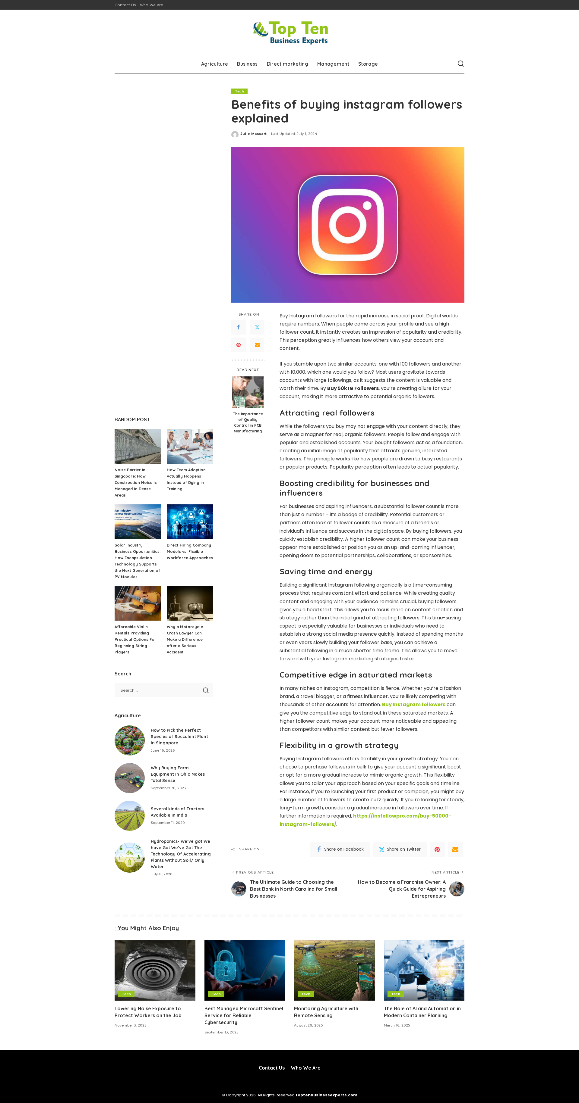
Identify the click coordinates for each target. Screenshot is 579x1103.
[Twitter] (257, 327)
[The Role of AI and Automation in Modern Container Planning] (424, 970)
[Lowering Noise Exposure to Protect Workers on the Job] (155, 970)
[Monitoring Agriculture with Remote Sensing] (334, 970)
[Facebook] (238, 327)
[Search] (460, 64)
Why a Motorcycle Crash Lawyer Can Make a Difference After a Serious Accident (185, 639)
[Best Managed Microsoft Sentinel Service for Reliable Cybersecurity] (244, 970)
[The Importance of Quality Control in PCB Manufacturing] (248, 392)
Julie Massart (254, 134)
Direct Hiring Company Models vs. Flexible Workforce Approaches (190, 551)
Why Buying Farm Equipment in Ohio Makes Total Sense (178, 774)
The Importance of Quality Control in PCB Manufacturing (248, 422)
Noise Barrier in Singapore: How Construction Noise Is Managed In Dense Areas (136, 482)
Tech (239, 91)
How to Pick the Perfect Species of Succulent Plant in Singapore (179, 737)
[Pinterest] (238, 345)
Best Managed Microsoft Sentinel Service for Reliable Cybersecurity (243, 1015)
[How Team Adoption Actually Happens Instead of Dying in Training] (190, 446)
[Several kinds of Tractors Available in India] (130, 816)
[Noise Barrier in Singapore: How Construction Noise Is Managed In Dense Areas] (138, 446)
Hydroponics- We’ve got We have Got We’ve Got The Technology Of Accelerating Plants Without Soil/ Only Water (181, 854)
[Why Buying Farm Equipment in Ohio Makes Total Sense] (130, 778)
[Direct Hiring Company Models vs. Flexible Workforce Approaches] (190, 521)
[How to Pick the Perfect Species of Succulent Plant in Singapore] (130, 740)
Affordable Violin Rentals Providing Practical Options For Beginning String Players (135, 639)
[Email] (257, 345)
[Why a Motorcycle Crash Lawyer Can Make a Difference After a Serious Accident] (190, 603)
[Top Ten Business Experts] (289, 32)
